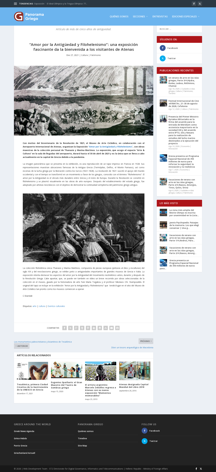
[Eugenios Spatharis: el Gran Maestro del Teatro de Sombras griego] (66, 370)
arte (34, 306)
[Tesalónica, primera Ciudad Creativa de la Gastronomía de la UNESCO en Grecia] (32, 371)
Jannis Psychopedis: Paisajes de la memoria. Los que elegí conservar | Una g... (184, 225)
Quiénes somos (119, 16)
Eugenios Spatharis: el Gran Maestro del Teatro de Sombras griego (66, 385)
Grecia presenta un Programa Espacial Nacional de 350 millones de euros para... (179, 264)
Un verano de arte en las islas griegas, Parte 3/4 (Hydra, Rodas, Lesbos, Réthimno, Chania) (184, 81)
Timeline (82, 438)
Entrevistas (160, 16)
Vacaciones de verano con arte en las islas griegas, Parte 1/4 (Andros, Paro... (182, 238)
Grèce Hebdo (20, 438)
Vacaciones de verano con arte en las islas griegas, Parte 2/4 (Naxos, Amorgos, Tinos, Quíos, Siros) (183, 183)
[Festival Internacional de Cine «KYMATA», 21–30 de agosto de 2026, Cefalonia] (163, 103)
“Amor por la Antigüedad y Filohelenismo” (110, 146)
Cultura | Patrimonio (91, 55)
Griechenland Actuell (24, 453)
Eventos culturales (56, 306)
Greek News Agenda (24, 431)
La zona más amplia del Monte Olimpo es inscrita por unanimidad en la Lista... (184, 213)
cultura (42, 306)
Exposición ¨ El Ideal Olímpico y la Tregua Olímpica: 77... (60, 3)
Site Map (82, 445)
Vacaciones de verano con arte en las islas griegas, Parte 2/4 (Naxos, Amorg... (182, 250)
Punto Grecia (20, 445)
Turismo (172, 93)
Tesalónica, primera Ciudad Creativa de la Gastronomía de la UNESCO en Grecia (32, 387)
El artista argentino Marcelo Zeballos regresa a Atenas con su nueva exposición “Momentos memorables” (100, 390)
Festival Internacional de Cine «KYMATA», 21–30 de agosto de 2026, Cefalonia (184, 103)
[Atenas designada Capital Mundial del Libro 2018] (134, 371)
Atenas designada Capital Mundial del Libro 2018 (133, 385)
